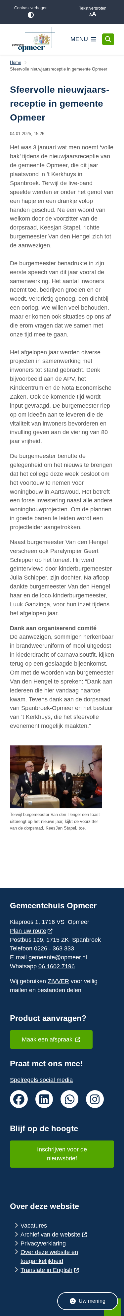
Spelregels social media (41, 1080)
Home (15, 62)
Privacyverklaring (43, 1243)
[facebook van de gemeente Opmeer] (19, 1099)
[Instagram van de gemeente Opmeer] (95, 1099)
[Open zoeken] (108, 39)
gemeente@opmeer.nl (57, 957)
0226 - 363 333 (54, 948)
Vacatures (34, 1225)
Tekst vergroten (92, 8)
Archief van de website (50, 1234)
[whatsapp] (69, 1099)
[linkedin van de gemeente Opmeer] (44, 1099)
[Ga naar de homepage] (35, 39)
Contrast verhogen (31, 8)
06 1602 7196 (56, 966)
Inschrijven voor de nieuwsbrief (62, 1154)
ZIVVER (58, 981)
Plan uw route (28, 931)
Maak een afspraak (48, 1039)
